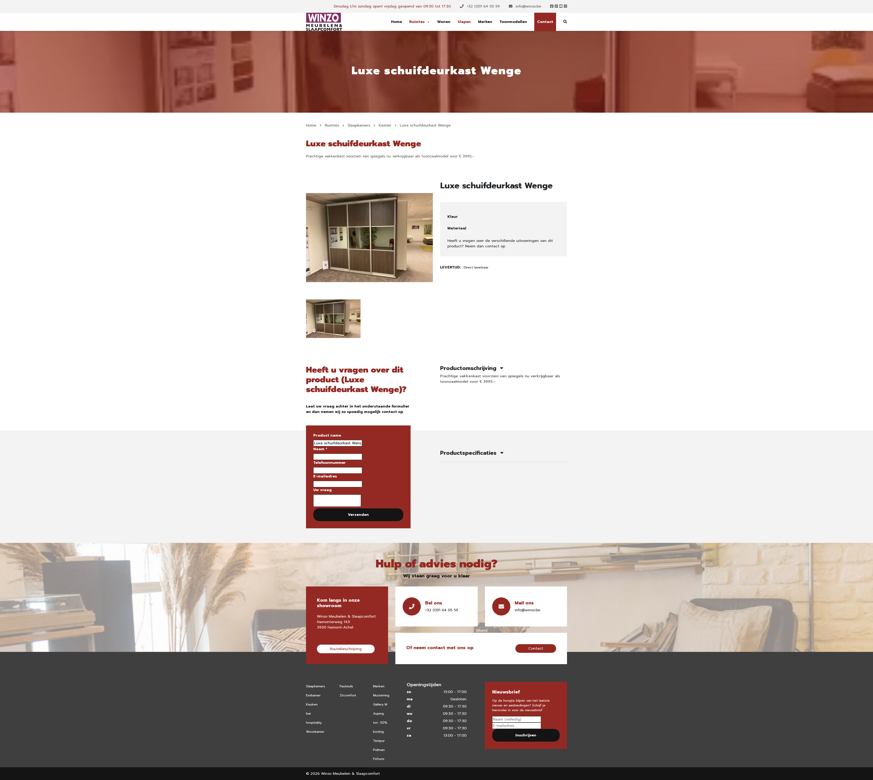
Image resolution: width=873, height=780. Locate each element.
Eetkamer (313, 695)
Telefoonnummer (329, 462)
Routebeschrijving (346, 649)
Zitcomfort (348, 695)
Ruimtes (417, 22)
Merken (485, 22)
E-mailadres (325, 476)
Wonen (443, 22)
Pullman (379, 750)
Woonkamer (315, 731)
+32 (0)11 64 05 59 (482, 6)
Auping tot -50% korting (380, 722)
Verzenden (358, 514)
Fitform (378, 759)
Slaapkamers (359, 125)
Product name (327, 435)
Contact (545, 22)
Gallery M (380, 704)
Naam (320, 449)
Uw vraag (322, 490)
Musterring (381, 695)
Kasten (385, 125)
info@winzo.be (527, 6)
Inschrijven (525, 735)
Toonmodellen (513, 22)
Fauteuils (346, 686)
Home (396, 22)
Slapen (464, 22)
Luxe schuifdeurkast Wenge (425, 125)
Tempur (379, 740)
